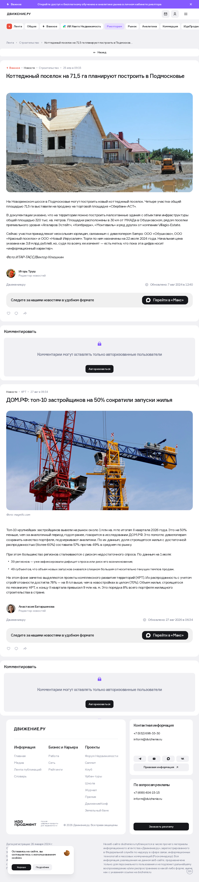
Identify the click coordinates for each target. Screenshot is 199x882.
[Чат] (165, 14)
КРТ (23, 391)
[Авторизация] (175, 14)
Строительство (49, 67)
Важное (14, 67)
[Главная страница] (18, 14)
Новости (29, 67)
